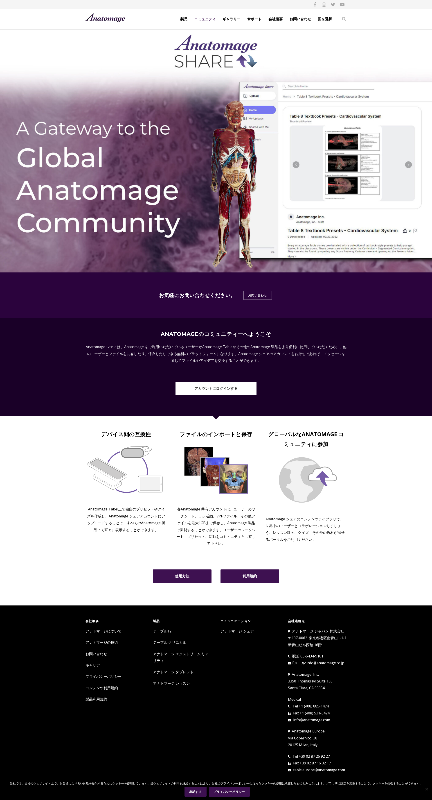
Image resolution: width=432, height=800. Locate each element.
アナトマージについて (104, 631)
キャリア (93, 665)
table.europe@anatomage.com (319, 769)
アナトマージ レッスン (171, 683)
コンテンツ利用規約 (102, 687)
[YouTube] (342, 4)
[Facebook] (315, 4)
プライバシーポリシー (104, 676)
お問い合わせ (300, 19)
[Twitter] (333, 4)
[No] (426, 789)
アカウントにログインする (216, 388)
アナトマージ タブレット (173, 671)
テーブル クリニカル (169, 642)
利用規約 (250, 576)
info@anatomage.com (311, 719)
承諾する (195, 791)
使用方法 (182, 576)
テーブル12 (162, 631)
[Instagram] (324, 4)
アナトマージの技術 (102, 642)
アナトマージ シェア (237, 631)
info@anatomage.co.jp (325, 662)
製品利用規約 (96, 699)
